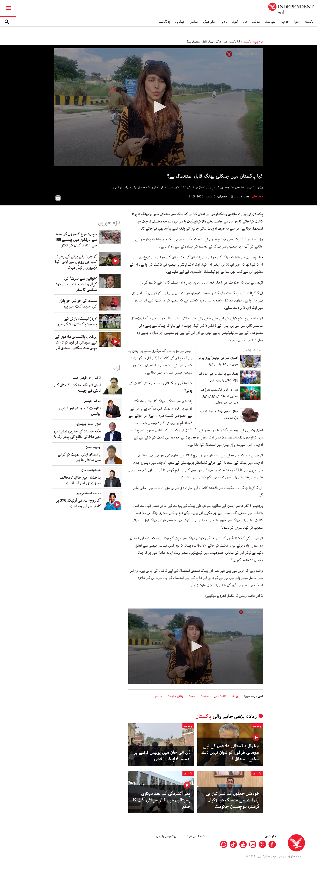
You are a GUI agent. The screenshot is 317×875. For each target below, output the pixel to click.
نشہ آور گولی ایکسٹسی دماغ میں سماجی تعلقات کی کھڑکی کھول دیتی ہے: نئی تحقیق (218, 396)
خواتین (285, 21)
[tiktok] (233, 844)
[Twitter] (262, 844)
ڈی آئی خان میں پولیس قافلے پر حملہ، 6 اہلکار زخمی (162, 755)
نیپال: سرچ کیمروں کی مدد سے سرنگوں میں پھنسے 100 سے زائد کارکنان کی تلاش (76, 239)
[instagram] (252, 844)
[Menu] (8, 8)
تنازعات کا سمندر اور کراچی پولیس (80, 411)
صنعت (205, 696)
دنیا (296, 21)
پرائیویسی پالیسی (166, 836)
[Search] (7, 22)
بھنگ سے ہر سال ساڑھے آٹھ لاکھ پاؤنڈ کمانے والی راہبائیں (218, 377)
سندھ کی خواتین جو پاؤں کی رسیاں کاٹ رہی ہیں (78, 303)
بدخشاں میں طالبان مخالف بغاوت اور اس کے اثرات (80, 480)
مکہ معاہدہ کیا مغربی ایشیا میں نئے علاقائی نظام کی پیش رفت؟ (77, 434)
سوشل (256, 21)
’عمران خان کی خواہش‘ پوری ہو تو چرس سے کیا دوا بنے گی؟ (218, 361)
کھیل (235, 21)
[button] (158, 106)
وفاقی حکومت (175, 696)
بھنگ (235, 696)
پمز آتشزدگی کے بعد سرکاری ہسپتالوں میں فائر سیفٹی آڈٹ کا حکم (161, 800)
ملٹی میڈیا (209, 21)
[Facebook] (272, 844)
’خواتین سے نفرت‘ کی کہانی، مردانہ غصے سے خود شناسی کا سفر (76, 284)
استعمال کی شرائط (195, 836)
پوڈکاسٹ (164, 21)
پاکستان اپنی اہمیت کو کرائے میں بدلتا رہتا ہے (79, 457)
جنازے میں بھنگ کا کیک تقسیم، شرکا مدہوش (218, 414)
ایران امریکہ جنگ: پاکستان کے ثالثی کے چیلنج (77, 388)
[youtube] (243, 844)
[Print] (58, 198)
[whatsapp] (223, 844)
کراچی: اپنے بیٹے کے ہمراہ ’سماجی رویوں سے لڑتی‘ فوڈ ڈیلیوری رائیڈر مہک (76, 262)
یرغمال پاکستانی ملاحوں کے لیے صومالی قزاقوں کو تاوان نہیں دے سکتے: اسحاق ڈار (230, 752)
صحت (191, 696)
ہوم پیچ (258, 41)
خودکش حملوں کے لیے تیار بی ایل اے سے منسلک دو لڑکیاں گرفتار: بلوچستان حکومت (232, 800)
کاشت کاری (220, 696)
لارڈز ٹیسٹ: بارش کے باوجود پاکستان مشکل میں (77, 321)
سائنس (194, 21)
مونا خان (257, 196)
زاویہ (224, 21)
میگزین (179, 21)
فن (245, 21)
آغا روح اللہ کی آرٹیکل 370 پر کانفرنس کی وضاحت (78, 503)
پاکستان (309, 21)
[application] (158, 107)
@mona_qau (240, 196)
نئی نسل (270, 21)
